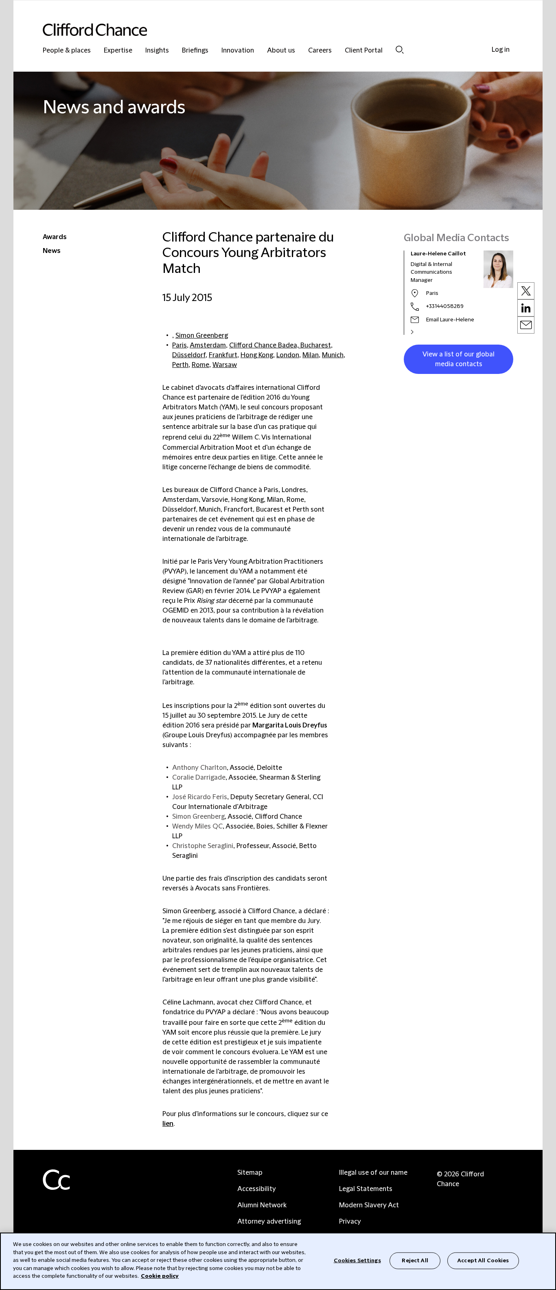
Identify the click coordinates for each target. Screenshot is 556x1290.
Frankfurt (223, 355)
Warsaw (224, 365)
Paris (179, 345)
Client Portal (364, 50)
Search (400, 49)
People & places (67, 50)
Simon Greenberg (201, 335)
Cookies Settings (357, 1260)
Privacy (350, 1221)
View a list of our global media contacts (458, 359)
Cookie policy (160, 1276)
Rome (200, 365)
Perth (180, 365)
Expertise (118, 50)
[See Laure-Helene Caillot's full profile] (421, 332)
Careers (320, 50)
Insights (157, 50)
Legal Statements (365, 1189)
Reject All (415, 1260)
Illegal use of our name (373, 1172)
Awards (55, 237)
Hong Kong (257, 355)
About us (281, 50)
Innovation (237, 50)
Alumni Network (262, 1205)
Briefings (195, 50)
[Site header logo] (261, 29)
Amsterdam (208, 345)
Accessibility (256, 1189)
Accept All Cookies (483, 1260)
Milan (310, 355)
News (52, 251)
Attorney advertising (269, 1221)
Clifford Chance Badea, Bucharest (280, 345)
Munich (333, 355)
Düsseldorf (189, 355)
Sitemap (250, 1172)
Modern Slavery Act (369, 1205)
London (287, 355)
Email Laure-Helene (450, 319)
